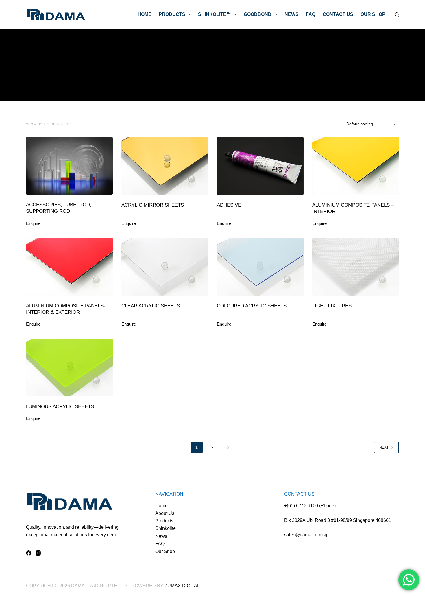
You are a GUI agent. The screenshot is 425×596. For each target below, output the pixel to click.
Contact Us (338, 14)
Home (144, 14)
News (291, 14)
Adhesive (229, 205)
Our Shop (373, 14)
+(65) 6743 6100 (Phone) (310, 505)
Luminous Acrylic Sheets (60, 406)
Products (172, 14)
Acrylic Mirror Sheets (152, 205)
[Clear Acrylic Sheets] (164, 267)
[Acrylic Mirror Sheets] (164, 166)
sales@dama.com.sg (305, 534)
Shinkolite (165, 528)
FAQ (310, 14)
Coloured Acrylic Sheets (252, 306)
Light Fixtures (332, 306)
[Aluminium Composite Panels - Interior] (355, 166)
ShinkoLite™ (214, 14)
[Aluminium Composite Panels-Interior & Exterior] (69, 267)
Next (384, 447)
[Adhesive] (260, 166)
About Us (164, 513)
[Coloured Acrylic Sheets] (260, 267)
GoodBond (257, 14)
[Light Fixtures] (355, 267)
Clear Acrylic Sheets (150, 306)
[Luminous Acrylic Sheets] (69, 367)
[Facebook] (28, 553)
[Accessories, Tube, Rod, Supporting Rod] (69, 166)
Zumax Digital (182, 585)
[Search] (397, 14)
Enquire (33, 223)
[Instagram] (38, 553)
